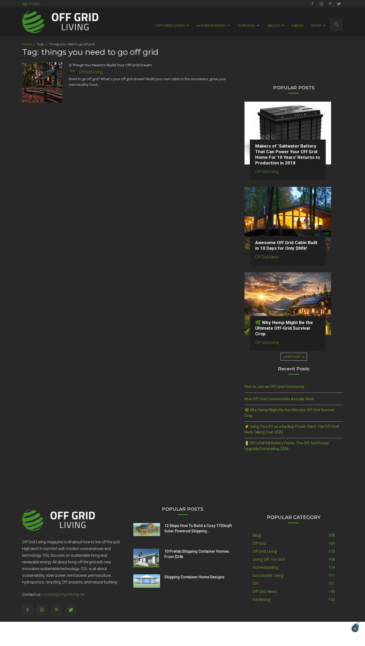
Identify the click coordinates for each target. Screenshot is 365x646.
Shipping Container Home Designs (194, 577)
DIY (72, 71)
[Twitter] (339, 3)
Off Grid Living (91, 72)
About (273, 25)
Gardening (261, 599)
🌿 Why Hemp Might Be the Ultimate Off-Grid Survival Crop (284, 328)
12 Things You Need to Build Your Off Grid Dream (110, 65)
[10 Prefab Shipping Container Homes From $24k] (146, 558)
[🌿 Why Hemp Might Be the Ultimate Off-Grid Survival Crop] (293, 303)
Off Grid (259, 543)
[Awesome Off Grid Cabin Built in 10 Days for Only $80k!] (293, 218)
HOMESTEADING (211, 25)
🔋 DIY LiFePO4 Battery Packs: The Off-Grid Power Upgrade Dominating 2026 (286, 446)
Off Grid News (267, 257)
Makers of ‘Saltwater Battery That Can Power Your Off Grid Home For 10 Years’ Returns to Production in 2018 (287, 154)
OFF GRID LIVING (170, 25)
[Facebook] (312, 3)
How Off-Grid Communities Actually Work (279, 399)
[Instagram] (321, 3)
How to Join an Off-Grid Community (274, 386)
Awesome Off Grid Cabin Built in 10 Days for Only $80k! (286, 245)
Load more (292, 356)
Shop (316, 25)
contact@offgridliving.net (63, 594)
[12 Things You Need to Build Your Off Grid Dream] (42, 82)
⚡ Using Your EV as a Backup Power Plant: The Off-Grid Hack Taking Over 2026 (291, 429)
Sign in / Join (31, 4)
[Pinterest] (330, 3)
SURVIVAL (246, 25)
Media (298, 25)
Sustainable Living (268, 575)
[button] (336, 24)
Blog (257, 535)
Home (27, 44)
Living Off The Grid (269, 559)
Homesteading (265, 567)
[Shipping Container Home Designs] (146, 581)
